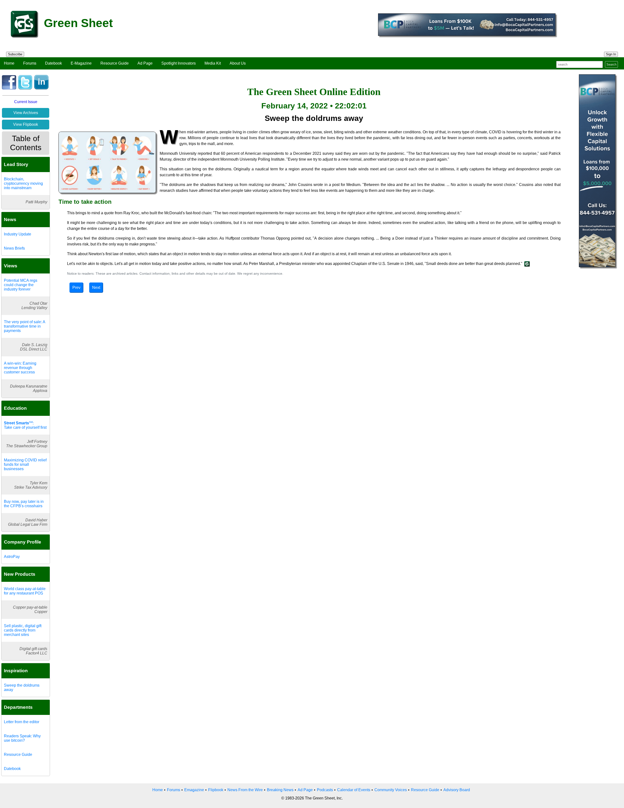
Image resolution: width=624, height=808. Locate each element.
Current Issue (25, 102)
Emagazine (194, 790)
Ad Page (145, 63)
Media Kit (213, 63)
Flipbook (215, 790)
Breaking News (280, 790)
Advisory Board (456, 790)
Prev (76, 287)
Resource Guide (114, 63)
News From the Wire (245, 790)
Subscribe (15, 54)
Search (611, 64)
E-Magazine (81, 63)
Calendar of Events (353, 790)
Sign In (611, 54)
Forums (29, 63)
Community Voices (390, 790)
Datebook (53, 63)
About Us (238, 63)
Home (9, 63)
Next (96, 287)
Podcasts (325, 790)
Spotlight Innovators (178, 63)
